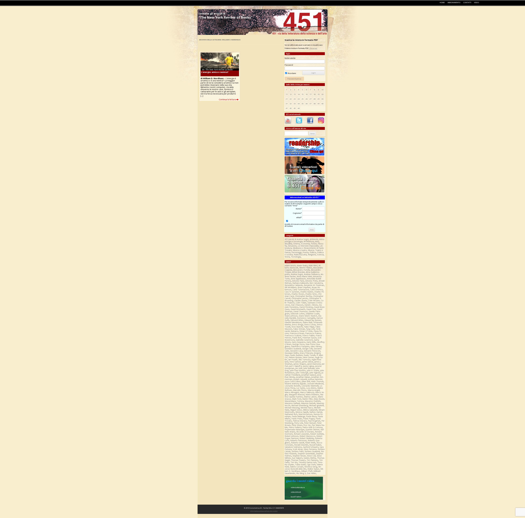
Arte (317, 241)
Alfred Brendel (298, 272)
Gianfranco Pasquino (300, 346)
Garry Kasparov (298, 342)
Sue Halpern (297, 458)
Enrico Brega (297, 324)
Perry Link (298, 423)
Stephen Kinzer (299, 455)
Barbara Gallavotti (300, 283)
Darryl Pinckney (306, 307)
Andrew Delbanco (312, 274)
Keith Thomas (317, 381)
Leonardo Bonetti (292, 385)
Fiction (314, 243)
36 (306, 103)
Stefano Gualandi (312, 451)
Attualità (288, 243)
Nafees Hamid (315, 412)
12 (291, 94)
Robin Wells (310, 442)
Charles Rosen (297, 294)
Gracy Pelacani (306, 353)
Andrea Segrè (297, 274)
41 (287, 108)
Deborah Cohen (298, 313)
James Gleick (307, 361)
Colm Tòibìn (301, 302)
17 (310, 94)
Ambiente (314, 239)
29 (318, 99)
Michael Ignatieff (316, 405)
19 (318, 94)
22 (291, 99)
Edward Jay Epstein (312, 320)
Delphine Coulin (313, 313)
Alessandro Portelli (301, 270)
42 (291, 108)
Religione (312, 254)
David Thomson (300, 311)
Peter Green (297, 425)
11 (287, 94)
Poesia (306, 252)
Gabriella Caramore (304, 340)
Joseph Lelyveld (300, 379)
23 (295, 99)
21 (287, 99)
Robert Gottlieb (317, 434)
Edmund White (297, 320)
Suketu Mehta (310, 458)
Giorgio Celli (307, 348)
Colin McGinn (314, 300)
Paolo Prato (296, 418)
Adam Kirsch (290, 265)
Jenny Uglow (308, 366)
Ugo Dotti (311, 464)
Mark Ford (296, 399)
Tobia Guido (300, 464)
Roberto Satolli (297, 442)
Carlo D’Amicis (316, 289)
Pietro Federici (295, 427)
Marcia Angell (314, 390)
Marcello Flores (300, 390)
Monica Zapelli (301, 412)
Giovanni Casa (296, 350)
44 (299, 108)
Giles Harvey (316, 346)
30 (322, 99)
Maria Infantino (312, 394)
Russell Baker (315, 445)
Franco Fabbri (308, 335)
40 (322, 103)
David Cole (311, 309)
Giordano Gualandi (293, 348)
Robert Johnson (291, 436)
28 (314, 99)
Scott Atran (298, 449)
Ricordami (291, 73)
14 (299, 94)
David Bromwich (298, 309)
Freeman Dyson (309, 337)
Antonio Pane (298, 281)
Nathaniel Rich (291, 414)
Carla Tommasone (301, 289)
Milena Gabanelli (310, 410)
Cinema (296, 243)
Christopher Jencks (299, 298)
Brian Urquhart (304, 287)
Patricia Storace (300, 420)
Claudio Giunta (300, 300)
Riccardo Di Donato (305, 431)
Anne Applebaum (298, 278)
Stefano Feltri (298, 451)
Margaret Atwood (296, 394)
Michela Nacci (307, 407)
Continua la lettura (227, 99)
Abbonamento (453, 2)
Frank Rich (296, 337)
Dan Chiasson (297, 305)
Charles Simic (311, 294)
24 (299, 99)
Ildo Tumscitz (304, 359)
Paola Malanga (298, 416)
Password (289, 65)
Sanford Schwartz (311, 447)
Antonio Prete (311, 281)
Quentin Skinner (313, 429)
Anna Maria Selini (304, 276)
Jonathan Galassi (308, 375)
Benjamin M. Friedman (314, 285)
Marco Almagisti (292, 392)
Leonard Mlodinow (315, 383)
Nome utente (290, 58)
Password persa (294, 78)
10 (322, 89)
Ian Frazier (293, 359)
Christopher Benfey (303, 296)
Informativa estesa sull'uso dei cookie (264, 511)
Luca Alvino (311, 388)
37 (310, 103)
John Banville (309, 368)
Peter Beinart (310, 423)
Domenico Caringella (306, 318)
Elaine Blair (307, 322)
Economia (305, 243)
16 (306, 94)
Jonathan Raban (303, 377)
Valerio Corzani (296, 466)
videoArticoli (296, 492)
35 (303, 103)
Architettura (309, 241)
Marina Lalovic (310, 396)
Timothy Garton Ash (308, 462)
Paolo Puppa (309, 418)
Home (442, 2)
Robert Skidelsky (307, 438)
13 (295, 94)
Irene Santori (295, 361)
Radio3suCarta (300, 254)
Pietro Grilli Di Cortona (312, 427)
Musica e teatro (300, 250)
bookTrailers (296, 496)
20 (322, 94)
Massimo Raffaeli (292, 403)
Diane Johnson (291, 315)
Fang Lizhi (310, 329)
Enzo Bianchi (297, 326)
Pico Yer (307, 425)
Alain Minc (313, 265)
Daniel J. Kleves (311, 305)
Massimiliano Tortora (294, 401)
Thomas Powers (298, 460)
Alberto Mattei (305, 267)
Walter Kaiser (313, 469)
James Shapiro (299, 364)
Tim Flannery (312, 460)
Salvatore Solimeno (293, 447)
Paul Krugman (314, 420)
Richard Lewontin (301, 434)
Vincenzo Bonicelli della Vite (303, 467)
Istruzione (292, 246)
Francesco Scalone (293, 335)
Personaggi (296, 252)
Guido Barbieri (296, 355)
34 (299, 103)
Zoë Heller (311, 473)
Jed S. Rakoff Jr (295, 366)
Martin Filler (307, 399)
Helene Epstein (295, 357)
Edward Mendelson (293, 322)
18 (314, 94)
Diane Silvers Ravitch (308, 315)
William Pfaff (306, 471)
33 (295, 103)
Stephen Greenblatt (306, 453)
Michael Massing (292, 407)
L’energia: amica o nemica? (214, 72)
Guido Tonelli (309, 355)
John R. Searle (313, 370)
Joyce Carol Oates (293, 381)
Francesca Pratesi (313, 333)
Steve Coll (311, 455)
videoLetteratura (298, 487)
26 (306, 99)
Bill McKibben (291, 287)
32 (291, 103)
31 (287, 103)
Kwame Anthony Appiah (295, 383)
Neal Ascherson (305, 414)
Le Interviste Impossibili (308, 246)
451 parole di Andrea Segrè (297, 239)
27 (310, 99)
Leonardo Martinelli (310, 385)
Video (476, 2)
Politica (313, 252)
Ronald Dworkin (301, 445)
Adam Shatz (302, 265)
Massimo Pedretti (312, 401)
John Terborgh (302, 372)
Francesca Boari (297, 333)
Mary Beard (319, 399)
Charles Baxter (306, 291)
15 (303, 94)
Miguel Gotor (296, 410)
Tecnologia (296, 256)
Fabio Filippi (309, 326)
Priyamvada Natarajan (294, 429)
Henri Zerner (308, 357)
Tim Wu (294, 462)
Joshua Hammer (315, 379)
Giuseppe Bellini (292, 353)
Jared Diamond (313, 364)
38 (314, 103)
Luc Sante (300, 388)
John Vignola (314, 372)
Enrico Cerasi (310, 324)
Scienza (320, 254)
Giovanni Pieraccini (312, 350)
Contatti (467, 2)
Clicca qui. (313, 48)
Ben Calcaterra (316, 283)
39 (318, 103)
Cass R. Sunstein (292, 291)
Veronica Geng (310, 466)
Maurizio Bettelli (308, 403)
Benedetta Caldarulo (294, 285)
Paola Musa (311, 416)
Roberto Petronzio (298, 440)
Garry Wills (311, 342)
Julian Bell (306, 381)
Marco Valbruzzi (307, 392)
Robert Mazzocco (307, 436)
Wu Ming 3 (301, 473)
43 (295, 108)
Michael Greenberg (299, 405)
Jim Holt (298, 368)
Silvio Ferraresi (310, 449)
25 (303, 99)
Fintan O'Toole (306, 331)
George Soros (298, 344)
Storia (287, 256)
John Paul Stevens (298, 370)
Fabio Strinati (299, 329)
